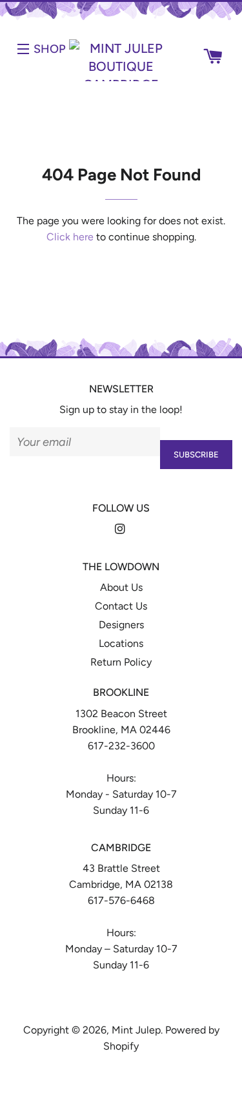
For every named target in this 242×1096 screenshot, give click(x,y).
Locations (121, 643)
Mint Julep (136, 1030)
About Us (121, 587)
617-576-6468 (121, 900)
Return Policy (121, 662)
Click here (70, 237)
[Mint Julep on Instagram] (121, 529)
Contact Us (121, 606)
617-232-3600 (121, 746)
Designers (121, 625)
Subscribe (196, 454)
